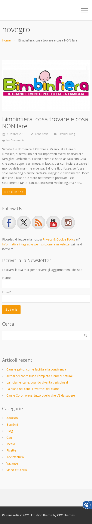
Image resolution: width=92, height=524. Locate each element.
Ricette (11, 450)
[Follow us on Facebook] (9, 222)
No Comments (15, 140)
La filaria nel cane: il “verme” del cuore (32, 389)
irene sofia (41, 134)
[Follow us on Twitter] (24, 222)
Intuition (36, 515)
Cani (9, 437)
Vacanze (12, 463)
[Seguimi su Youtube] (53, 222)
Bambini (63, 134)
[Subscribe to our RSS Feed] (38, 222)
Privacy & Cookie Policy (59, 239)
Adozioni (12, 418)
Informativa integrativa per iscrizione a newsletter (36, 244)
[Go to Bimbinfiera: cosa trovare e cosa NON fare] (46, 85)
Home (6, 40)
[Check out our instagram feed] (68, 222)
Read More (14, 192)
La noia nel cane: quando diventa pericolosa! (37, 382)
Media (10, 444)
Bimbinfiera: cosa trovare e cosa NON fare (45, 122)
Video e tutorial (16, 470)
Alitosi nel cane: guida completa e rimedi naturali (39, 376)
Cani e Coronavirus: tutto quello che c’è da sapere (40, 395)
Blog (72, 134)
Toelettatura (15, 457)
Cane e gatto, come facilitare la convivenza (36, 369)
